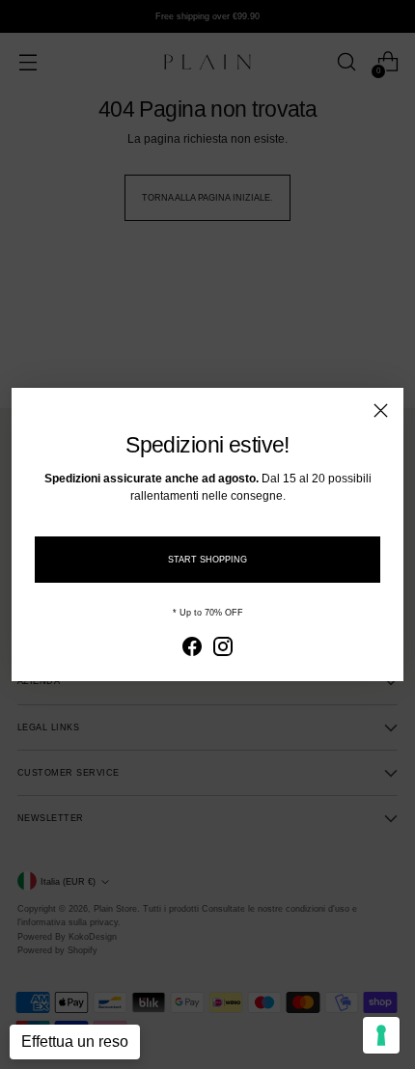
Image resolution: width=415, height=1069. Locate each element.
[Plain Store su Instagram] (223, 649)
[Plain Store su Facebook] (192, 649)
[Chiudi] (381, 410)
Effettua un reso (74, 1041)
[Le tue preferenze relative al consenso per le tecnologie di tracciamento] (381, 1035)
